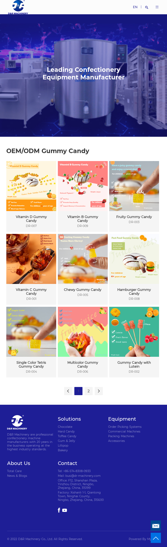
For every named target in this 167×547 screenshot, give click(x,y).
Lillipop (63, 445)
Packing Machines (121, 436)
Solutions (69, 419)
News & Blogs (17, 476)
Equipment (122, 419)
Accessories (116, 441)
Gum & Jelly (66, 441)
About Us (18, 463)
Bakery (63, 450)
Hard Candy (66, 431)
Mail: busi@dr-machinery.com (79, 476)
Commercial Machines (124, 431)
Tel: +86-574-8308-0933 (74, 471)
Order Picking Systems (125, 427)
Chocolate (65, 427)
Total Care (14, 471)
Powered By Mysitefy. (144, 539)
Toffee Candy (67, 436)
